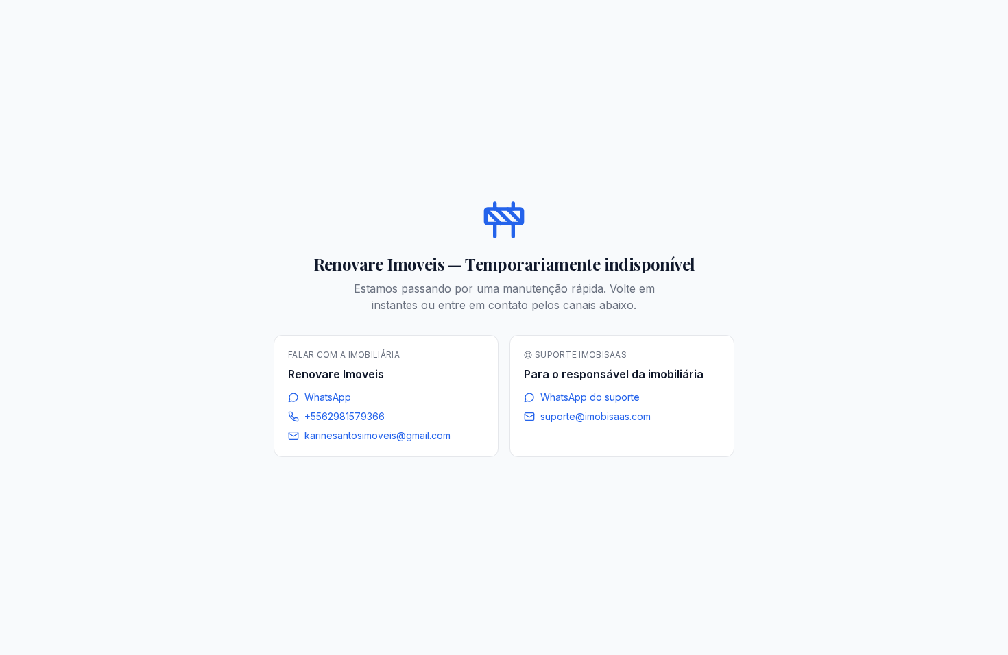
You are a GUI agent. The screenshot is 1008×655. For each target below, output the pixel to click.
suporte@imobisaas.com (595, 416)
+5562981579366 (344, 416)
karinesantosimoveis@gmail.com (377, 435)
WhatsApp (327, 397)
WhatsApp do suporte (590, 397)
